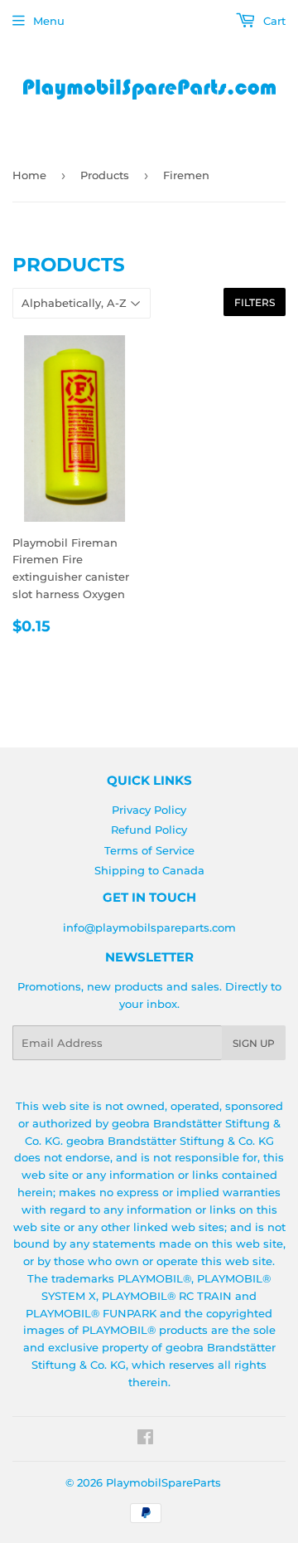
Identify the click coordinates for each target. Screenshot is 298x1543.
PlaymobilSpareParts (163, 1482)
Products (104, 175)
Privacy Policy (149, 809)
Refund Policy (149, 829)
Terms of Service (149, 850)
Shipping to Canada (149, 870)
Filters (254, 302)
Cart (273, 20)
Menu (49, 20)
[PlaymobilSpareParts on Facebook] (145, 1439)
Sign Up (254, 1043)
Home (29, 175)
